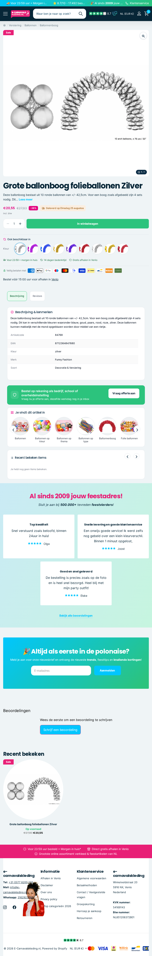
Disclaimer (47, 885)
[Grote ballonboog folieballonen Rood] (123, 248)
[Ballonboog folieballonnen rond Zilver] (97, 248)
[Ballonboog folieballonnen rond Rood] (84, 248)
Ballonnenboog (49, 25)
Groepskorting (86, 903)
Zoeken (80, 14)
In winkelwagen (87, 223)
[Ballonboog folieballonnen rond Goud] (58, 248)
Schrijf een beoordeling (60, 730)
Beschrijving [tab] (17, 295)
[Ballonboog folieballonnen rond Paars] (71, 248)
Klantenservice (90, 871)
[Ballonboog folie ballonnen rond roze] (33, 248)
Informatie (50, 871)
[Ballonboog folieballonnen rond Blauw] (45, 248)
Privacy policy (49, 899)
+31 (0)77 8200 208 (21, 882)
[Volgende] (137, 456)
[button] (20, 224)
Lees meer (26, 199)
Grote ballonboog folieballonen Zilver (33, 824)
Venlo (54, 279)
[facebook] (14, 907)
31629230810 (26, 897)
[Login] (139, 13)
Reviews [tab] (37, 295)
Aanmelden (108, 670)
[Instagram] (5, 907)
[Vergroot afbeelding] (143, 35)
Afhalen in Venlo (51, 878)
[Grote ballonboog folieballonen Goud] (110, 248)
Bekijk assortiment (5, 13)
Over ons (46, 892)
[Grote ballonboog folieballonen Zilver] (20, 248)
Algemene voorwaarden (91, 878)
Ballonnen (31, 25)
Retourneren (84, 918)
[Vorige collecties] (13, 429)
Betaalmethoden (87, 885)
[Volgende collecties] (137, 429)
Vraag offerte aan (123, 393)
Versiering (15, 25)
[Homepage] (4, 25)
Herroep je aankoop (89, 910)
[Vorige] (127, 456)
